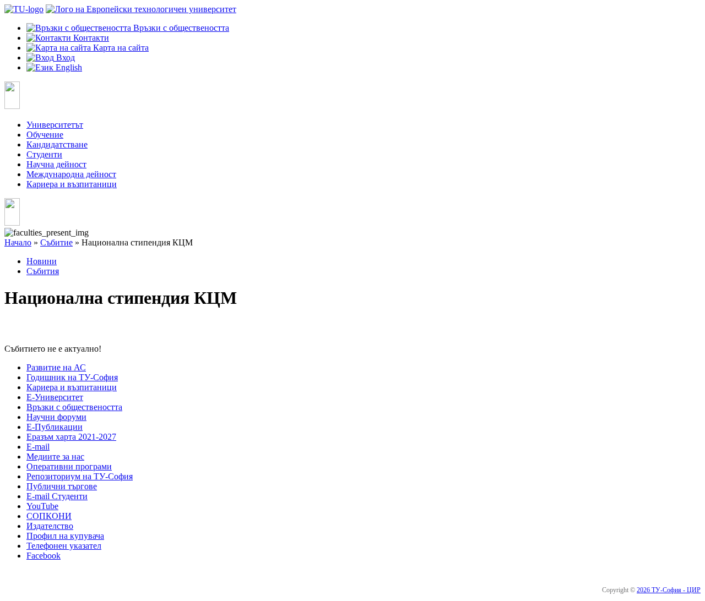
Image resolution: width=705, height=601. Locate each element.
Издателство (49, 526)
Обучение (44, 134)
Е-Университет (54, 397)
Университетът (54, 124)
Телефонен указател (63, 545)
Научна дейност (56, 164)
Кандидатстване (57, 144)
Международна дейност (71, 174)
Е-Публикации (54, 426)
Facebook (43, 555)
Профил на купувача (65, 535)
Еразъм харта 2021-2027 (71, 436)
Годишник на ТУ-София (72, 377)
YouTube (42, 506)
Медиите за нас (55, 456)
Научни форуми (56, 417)
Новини (41, 261)
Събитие (56, 242)
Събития (42, 271)
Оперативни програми (69, 466)
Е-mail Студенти (57, 496)
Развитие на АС (56, 367)
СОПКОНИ (49, 516)
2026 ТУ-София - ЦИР (669, 590)
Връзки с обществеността (74, 407)
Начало (17, 242)
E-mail (38, 446)
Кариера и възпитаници (71, 184)
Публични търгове (61, 486)
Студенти (44, 154)
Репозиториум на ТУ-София (79, 476)
